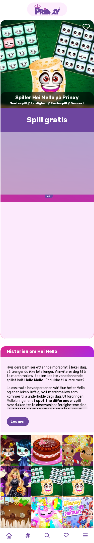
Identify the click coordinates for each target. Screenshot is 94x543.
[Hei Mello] (46, 481)
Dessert (77, 103)
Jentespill (18, 103)
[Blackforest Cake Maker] (16, 512)
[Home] (9, 535)
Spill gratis (47, 119)
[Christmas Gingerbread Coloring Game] (77, 450)
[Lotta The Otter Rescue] (16, 450)
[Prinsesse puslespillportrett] (77, 512)
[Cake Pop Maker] (46, 512)
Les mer (18, 421)
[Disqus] (47, 269)
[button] (28, 535)
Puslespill (59, 103)
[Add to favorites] (86, 29)
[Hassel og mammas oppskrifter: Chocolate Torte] (46, 450)
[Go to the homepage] (47, 9)
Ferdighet (39, 103)
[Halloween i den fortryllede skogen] (16, 481)
